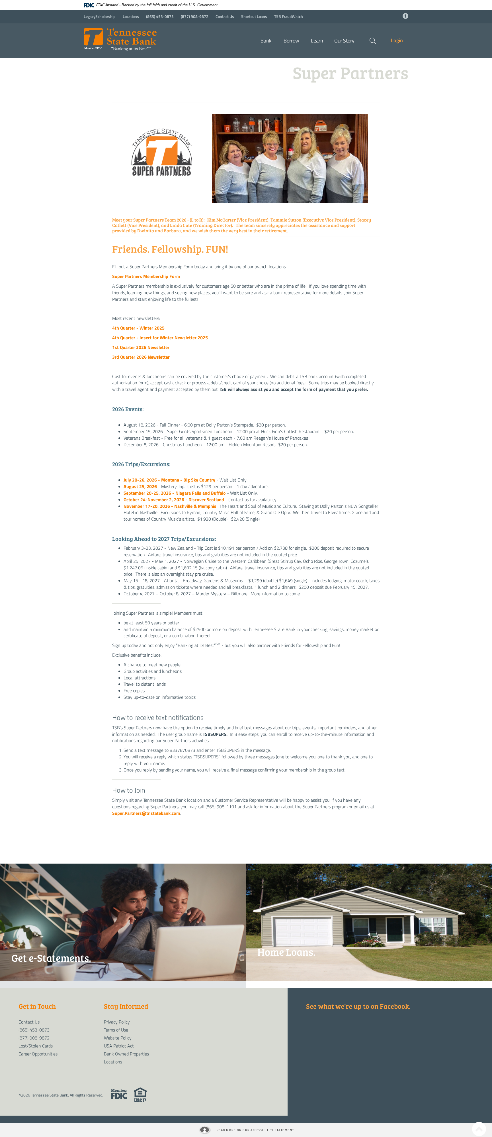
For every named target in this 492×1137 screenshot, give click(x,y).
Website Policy (118, 1038)
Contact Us (225, 16)
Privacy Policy (117, 1022)
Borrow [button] (291, 40)
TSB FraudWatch (288, 16)
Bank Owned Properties (126, 1054)
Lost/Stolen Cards (36, 1046)
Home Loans (304, 977)
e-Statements (58, 983)
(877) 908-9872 (194, 16)
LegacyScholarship (100, 16)
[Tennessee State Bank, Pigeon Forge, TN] (135, 37)
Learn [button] (317, 40)
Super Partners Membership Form (146, 276)
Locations (131, 16)
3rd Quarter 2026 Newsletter (141, 357)
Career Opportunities (38, 1054)
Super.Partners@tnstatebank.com (146, 813)
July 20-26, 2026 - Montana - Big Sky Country (169, 479)
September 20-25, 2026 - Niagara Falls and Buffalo (175, 493)
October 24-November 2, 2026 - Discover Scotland (174, 499)
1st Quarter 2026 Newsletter (140, 347)
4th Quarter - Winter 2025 (140, 327)
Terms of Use (116, 1030)
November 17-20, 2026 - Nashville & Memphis (170, 506)
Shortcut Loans (254, 16)
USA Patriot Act (119, 1046)
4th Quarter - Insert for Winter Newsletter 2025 (160, 337)
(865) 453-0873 (160, 16)
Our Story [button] (344, 40)
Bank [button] (266, 40)
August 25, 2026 (140, 486)
